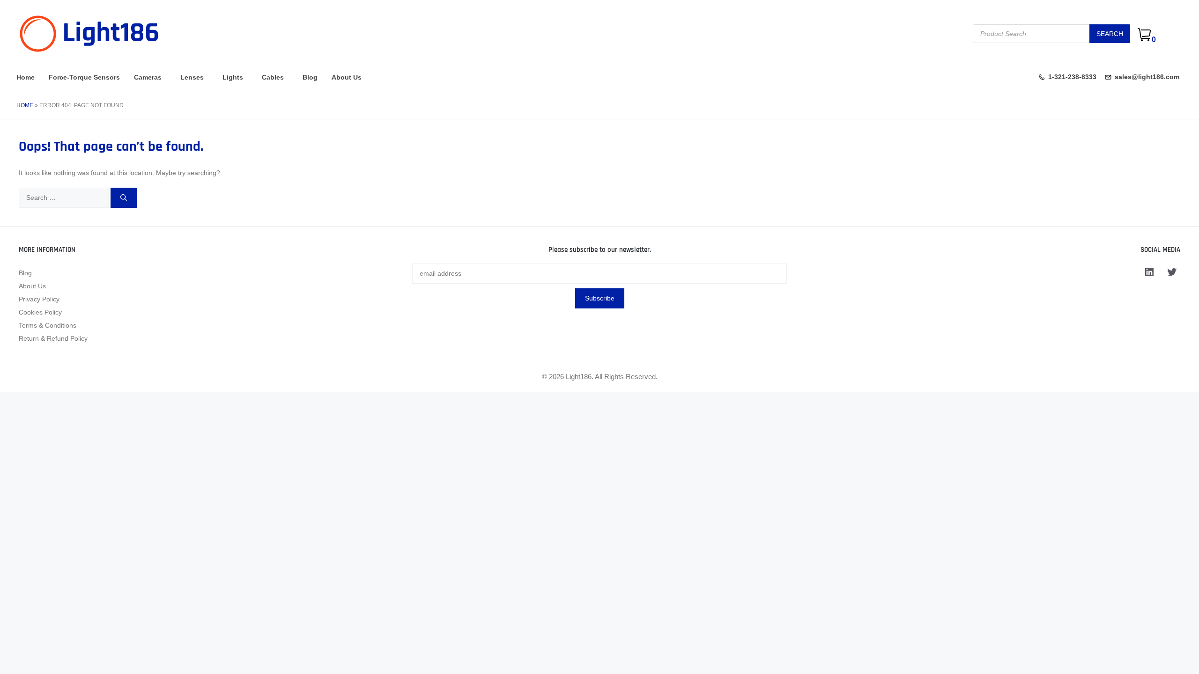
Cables (273, 77)
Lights (232, 77)
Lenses (192, 77)
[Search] (124, 198)
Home (25, 77)
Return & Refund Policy (53, 338)
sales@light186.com (1147, 77)
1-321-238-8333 (1072, 77)
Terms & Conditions (47, 325)
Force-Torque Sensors (84, 77)
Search (1109, 33)
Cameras (148, 77)
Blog (310, 77)
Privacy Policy (39, 299)
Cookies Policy (40, 312)
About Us (347, 77)
